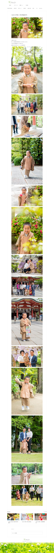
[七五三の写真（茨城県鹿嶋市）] (41, 516)
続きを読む (40, 8)
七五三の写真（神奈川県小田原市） (13, 522)
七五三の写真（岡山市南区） (27, 521)
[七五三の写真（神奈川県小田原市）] (13, 516)
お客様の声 (15, 8)
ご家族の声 (24, 8)
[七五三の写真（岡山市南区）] (27, 516)
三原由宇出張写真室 (9, 8)
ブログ (37, 8)
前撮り (33, 8)
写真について (20, 8)
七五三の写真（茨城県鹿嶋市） (40, 522)
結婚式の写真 (29, 8)
